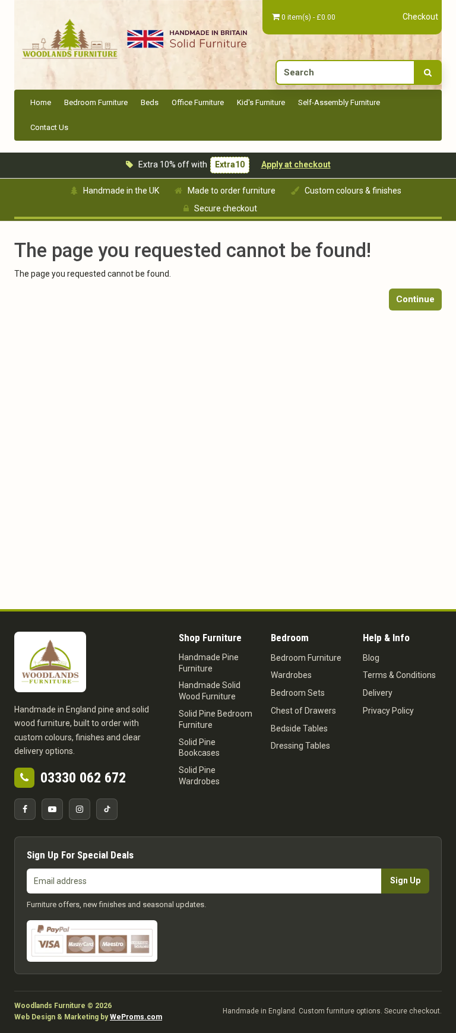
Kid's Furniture (261, 102)
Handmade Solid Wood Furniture (209, 690)
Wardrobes (291, 675)
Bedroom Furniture (96, 102)
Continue (415, 299)
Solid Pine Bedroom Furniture (215, 719)
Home (40, 102)
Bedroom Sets (298, 693)
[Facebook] (25, 809)
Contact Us (49, 127)
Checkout (420, 16)
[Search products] (428, 72)
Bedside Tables (299, 728)
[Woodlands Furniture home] (69, 38)
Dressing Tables (300, 745)
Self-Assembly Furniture (339, 102)
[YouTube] (52, 809)
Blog (371, 658)
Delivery (377, 693)
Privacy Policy (388, 710)
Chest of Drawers (303, 710)
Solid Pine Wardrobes (199, 775)
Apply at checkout (296, 164)
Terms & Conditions (399, 675)
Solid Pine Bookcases (199, 747)
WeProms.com (136, 1017)
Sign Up (405, 880)
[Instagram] (79, 809)
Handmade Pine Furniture (209, 662)
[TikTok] (107, 809)
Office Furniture (198, 102)
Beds (150, 102)
